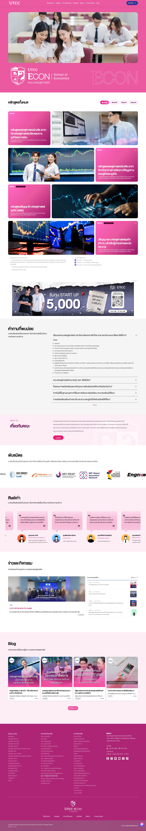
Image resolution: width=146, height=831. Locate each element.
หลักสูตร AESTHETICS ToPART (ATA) (19, 749)
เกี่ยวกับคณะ (50, 3)
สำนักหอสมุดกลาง (79, 778)
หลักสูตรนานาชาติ (46, 781)
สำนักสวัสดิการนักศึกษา (80, 775)
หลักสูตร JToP (12, 751)
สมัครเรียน (131, 3)
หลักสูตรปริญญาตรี (14, 763)
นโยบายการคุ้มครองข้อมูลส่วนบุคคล (129, 826)
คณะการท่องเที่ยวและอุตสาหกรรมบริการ (52, 756)
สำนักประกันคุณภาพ (79, 783)
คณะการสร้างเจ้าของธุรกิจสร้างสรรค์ (51, 768)
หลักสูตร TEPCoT (13, 739)
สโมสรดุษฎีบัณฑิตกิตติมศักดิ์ (82, 751)
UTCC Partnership (79, 771)
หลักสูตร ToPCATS (13, 741)
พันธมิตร (75, 3)
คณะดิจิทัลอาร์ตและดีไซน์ (48, 761)
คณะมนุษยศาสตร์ (46, 744)
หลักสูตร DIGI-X (12, 761)
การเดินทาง (11, 778)
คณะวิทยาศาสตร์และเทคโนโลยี (49, 746)
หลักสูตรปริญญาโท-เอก (15, 766)
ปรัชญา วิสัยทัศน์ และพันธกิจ (82, 741)
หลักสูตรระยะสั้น (12, 768)
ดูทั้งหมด (71, 708)
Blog (97, 3)
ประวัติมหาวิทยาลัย (79, 739)
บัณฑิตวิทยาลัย (45, 783)
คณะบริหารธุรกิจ (45, 736)
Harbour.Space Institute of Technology (52, 778)
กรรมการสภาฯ (78, 744)
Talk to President (79, 768)
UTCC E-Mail (78, 793)
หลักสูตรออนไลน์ (13, 771)
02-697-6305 (113, 748)
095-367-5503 (122, 748)
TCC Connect (78, 790)
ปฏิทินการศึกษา (78, 758)
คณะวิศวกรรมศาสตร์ (47, 751)
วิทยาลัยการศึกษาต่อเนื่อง (48, 771)
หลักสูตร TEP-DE (13, 746)
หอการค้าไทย (77, 736)
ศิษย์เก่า (82, 3)
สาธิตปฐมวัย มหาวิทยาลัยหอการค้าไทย (85, 785)
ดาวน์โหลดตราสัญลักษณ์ (81, 749)
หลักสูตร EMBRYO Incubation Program (19, 756)
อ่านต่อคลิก (58, 438)
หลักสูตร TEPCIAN (13, 744)
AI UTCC (76, 788)
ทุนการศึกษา (11, 773)
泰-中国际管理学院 (49, 776)
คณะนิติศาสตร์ (45, 753)
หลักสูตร (58, 3)
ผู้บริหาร (76, 746)
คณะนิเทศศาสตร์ (45, 749)
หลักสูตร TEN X (12, 758)
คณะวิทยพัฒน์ (45, 766)
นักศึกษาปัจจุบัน (12, 775)
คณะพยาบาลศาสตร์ (46, 763)
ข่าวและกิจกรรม (90, 3)
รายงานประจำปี (78, 763)
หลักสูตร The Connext (14, 753)
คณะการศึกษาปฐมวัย (47, 758)
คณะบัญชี (43, 739)
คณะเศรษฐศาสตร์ (46, 741)
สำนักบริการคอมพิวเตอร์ (81, 780)
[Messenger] (141, 825)
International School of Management (52, 773)
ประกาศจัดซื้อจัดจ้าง (79, 766)
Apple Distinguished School (82, 773)
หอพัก (10, 780)
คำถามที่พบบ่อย (66, 3)
